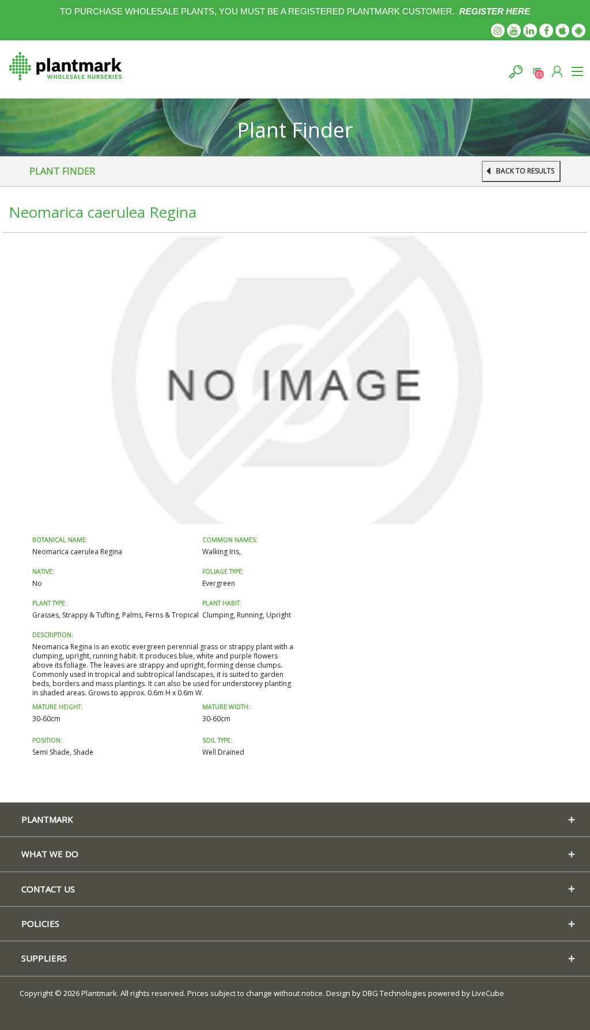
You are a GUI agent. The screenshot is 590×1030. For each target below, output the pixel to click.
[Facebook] (546, 30)
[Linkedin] (530, 30)
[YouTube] (514, 30)
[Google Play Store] (578, 30)
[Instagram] (498, 30)
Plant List (537, 72)
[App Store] (562, 30)
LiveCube (488, 993)
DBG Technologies (394, 993)
